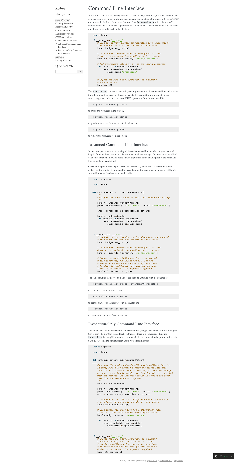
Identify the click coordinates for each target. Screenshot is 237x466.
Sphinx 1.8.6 (152, 460)
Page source (178, 460)
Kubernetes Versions (64, 33)
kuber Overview (62, 19)
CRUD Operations (63, 37)
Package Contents (63, 60)
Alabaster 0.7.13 (166, 460)
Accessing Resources (64, 26)
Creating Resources (64, 23)
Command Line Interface (66, 40)
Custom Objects (62, 30)
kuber (60, 8)
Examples (59, 56)
